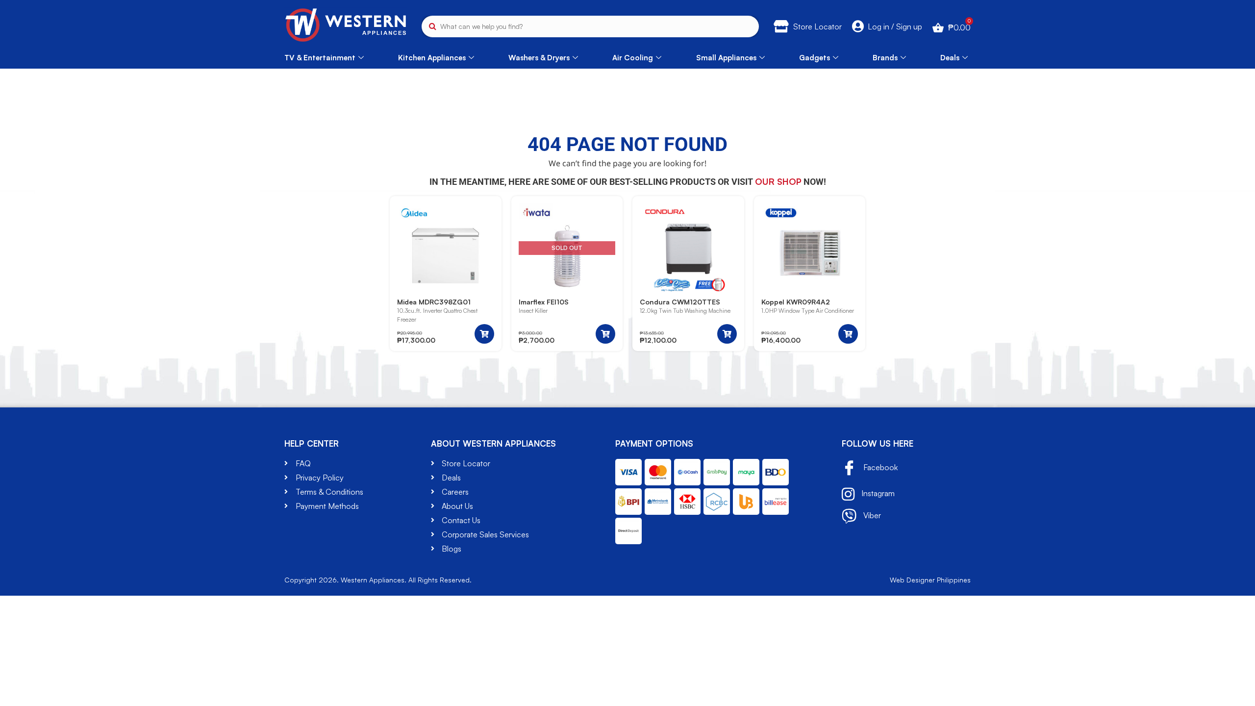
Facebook (879, 467)
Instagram (877, 493)
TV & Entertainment (319, 57)
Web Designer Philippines (930, 580)
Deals (949, 57)
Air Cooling (632, 57)
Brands (885, 57)
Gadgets (814, 57)
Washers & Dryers (539, 57)
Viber (871, 515)
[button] (484, 334)
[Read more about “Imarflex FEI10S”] (605, 334)
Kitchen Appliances (432, 57)
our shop (778, 181)
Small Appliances (726, 57)
